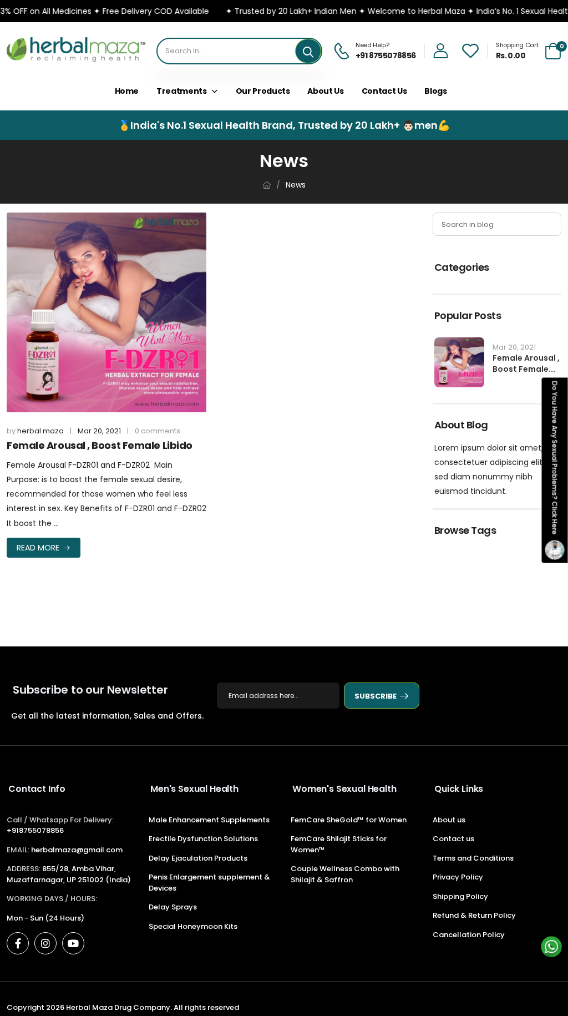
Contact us (453, 838)
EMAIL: (18, 850)
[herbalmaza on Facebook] (18, 943)
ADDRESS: (23, 868)
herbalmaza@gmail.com (77, 850)
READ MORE (38, 547)
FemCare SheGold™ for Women (349, 820)
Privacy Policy (458, 877)
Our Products (263, 91)
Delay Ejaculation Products (198, 858)
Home (127, 91)
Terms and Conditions (473, 858)
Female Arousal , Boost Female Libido (99, 445)
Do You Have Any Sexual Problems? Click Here (555, 457)
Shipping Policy (460, 896)
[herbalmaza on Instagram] (45, 943)
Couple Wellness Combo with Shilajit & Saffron (345, 874)
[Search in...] (308, 51)
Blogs (435, 91)
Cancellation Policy (469, 934)
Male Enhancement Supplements (209, 820)
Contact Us (384, 91)
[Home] (267, 185)
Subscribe (375, 696)
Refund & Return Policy (474, 915)
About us (325, 91)
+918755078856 (35, 830)
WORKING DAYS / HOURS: (52, 898)
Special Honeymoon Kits (193, 926)
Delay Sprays (173, 907)
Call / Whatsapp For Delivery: (60, 820)
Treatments (181, 91)
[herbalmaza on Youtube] (73, 943)
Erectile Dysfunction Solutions (203, 838)
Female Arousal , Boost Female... (526, 363)
